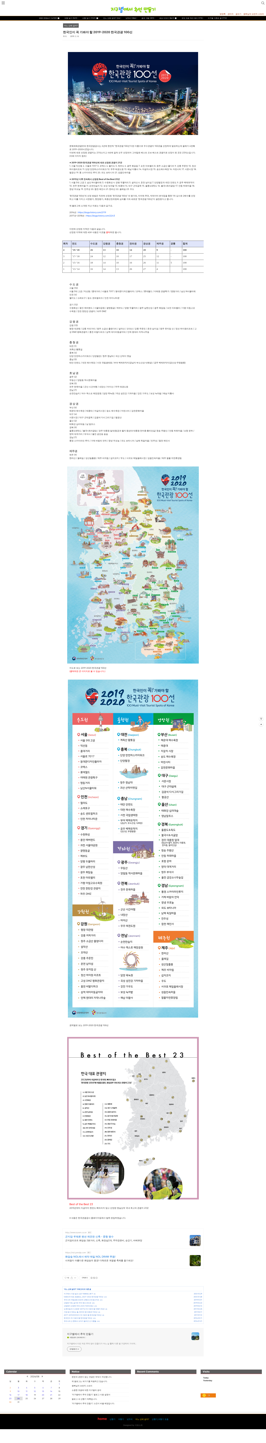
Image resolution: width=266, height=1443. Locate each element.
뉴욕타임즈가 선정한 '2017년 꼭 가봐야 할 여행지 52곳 (84, 1309)
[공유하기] (71, 1278)
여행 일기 (70, 18)
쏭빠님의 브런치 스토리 (253, 14)
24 (18, 1398)
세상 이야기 (166, 18)
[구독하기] (261, 724)
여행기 (121, 1419)
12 (35, 1391)
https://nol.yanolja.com (75, 1252)
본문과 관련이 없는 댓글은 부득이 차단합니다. (92, 1377)
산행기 (112, 1419)
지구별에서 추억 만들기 (80, 1333)
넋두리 (130, 18)
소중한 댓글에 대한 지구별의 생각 (86, 1390)
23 (10, 1398)
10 (18, 1391)
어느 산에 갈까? (111, 18)
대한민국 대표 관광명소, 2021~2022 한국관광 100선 (83, 1297)
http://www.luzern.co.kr (76, 1232)
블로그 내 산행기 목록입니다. (84, 1399)
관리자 (230, 14)
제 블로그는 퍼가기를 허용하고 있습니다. (90, 1381)
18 (27, 1395)
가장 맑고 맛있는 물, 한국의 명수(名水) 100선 (81, 1312)
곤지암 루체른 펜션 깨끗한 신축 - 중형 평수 (89, 1236)
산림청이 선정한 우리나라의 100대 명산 (79, 1306)
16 (10, 1395)
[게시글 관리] (75, 1278)
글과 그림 (147, 18)
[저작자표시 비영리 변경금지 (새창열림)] (94, 1278)
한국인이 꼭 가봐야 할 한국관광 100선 (78, 1318)
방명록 (223, 14)
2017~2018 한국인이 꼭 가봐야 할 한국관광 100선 (83, 1315)
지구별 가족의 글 (217, 18)
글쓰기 (238, 14)
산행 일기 (89, 18)
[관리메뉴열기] (261, 719)
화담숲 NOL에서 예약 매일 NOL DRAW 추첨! (90, 1256)
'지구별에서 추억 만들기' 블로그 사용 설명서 (91, 1394)
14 (51, 1391)
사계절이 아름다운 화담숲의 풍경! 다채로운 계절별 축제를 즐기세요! (99, 1260)
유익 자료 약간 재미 (192, 18)
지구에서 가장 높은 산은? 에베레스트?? (78, 1294)
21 (51, 1395)
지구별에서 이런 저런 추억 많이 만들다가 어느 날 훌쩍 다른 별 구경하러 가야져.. (101, 1343)
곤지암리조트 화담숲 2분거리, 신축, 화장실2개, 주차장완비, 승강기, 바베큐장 (103, 1240)
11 (26, 1391)
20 (43, 1395)
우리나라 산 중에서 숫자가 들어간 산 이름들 (80, 1321)
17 (18, 1395)
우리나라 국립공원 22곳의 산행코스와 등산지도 (81, 1300)
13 (43, 1391)
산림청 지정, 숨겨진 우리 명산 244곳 (77, 1303)
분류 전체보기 (48, 18)
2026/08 (34, 1376)
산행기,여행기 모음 (160, 1419)
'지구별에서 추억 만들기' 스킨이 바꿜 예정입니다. (93, 1403)
